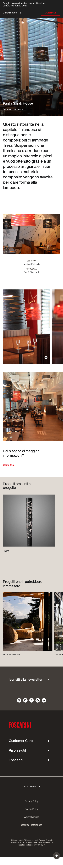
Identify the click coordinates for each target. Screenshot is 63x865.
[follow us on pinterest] (37, 702)
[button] (12, 12)
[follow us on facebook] (25, 702)
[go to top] (56, 855)
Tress (6, 551)
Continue (51, 12)
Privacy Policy (31, 801)
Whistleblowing (31, 817)
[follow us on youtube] (44, 702)
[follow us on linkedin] (31, 702)
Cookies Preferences (31, 825)
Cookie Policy (31, 809)
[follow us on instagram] (19, 702)
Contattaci (8, 465)
